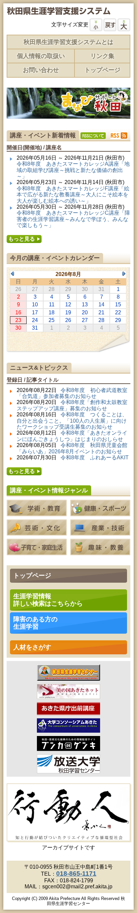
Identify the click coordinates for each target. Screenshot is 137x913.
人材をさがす (32, 647)
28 (101, 320)
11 (52, 304)
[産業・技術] (100, 532)
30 (18, 328)
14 (101, 304)
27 (85, 320)
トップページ (102, 70)
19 (68, 312)
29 (118, 320)
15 (118, 304)
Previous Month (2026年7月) (12, 274)
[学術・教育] (37, 513)
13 (85, 304)
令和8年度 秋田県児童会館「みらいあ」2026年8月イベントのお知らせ (72, 448)
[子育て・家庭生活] (37, 552)
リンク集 (102, 56)
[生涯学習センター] (68, 677)
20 (85, 312)
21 (101, 312)
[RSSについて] (93, 135)
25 (52, 320)
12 (68, 304)
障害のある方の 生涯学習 (35, 623)
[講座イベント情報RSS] (119, 135)
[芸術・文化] (37, 532)
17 (35, 312)
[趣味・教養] (100, 552)
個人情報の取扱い (41, 56)
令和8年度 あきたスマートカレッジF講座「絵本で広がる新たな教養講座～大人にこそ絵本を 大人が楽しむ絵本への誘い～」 (73, 195)
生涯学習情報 (48, 600)
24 (35, 320)
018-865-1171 (76, 873)
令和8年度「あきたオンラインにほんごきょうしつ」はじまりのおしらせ (72, 436)
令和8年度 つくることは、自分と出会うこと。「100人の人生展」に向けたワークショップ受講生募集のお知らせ (72, 421)
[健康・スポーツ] (100, 513)
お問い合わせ (41, 70)
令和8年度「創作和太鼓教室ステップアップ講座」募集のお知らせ (72, 405)
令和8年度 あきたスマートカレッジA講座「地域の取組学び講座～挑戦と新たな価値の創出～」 (73, 170)
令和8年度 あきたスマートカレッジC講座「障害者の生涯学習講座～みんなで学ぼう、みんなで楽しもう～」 (73, 219)
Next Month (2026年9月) (123, 274)
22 (118, 312)
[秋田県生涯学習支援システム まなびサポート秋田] (58, 12)
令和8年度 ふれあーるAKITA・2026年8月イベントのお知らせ (73, 460)
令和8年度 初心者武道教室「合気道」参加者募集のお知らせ (72, 393)
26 (68, 320)
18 (52, 312)
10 (35, 304)
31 (35, 328)
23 (18, 320)
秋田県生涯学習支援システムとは (68, 42)
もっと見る (21, 239)
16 (18, 312)
